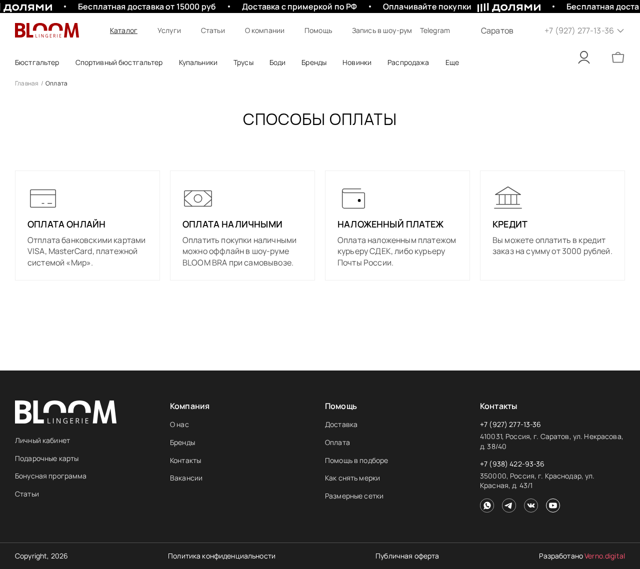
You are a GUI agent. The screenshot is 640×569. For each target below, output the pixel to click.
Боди (278, 62)
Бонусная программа (51, 475)
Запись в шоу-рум (382, 30)
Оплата (337, 442)
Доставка (341, 424)
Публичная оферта (407, 555)
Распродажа (408, 62)
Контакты (185, 460)
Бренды (182, 442)
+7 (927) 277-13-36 (511, 424)
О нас (179, 424)
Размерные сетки (354, 495)
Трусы (244, 62)
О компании (264, 30)
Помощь (318, 30)
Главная (27, 83)
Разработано (582, 555)
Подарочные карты (46, 458)
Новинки (357, 62)
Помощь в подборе (356, 460)
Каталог (124, 30)
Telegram (435, 30)
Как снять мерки (352, 477)
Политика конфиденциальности (222, 555)
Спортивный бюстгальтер (119, 62)
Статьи (213, 30)
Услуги (169, 30)
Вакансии (186, 477)
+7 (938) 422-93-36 (512, 463)
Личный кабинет (42, 440)
